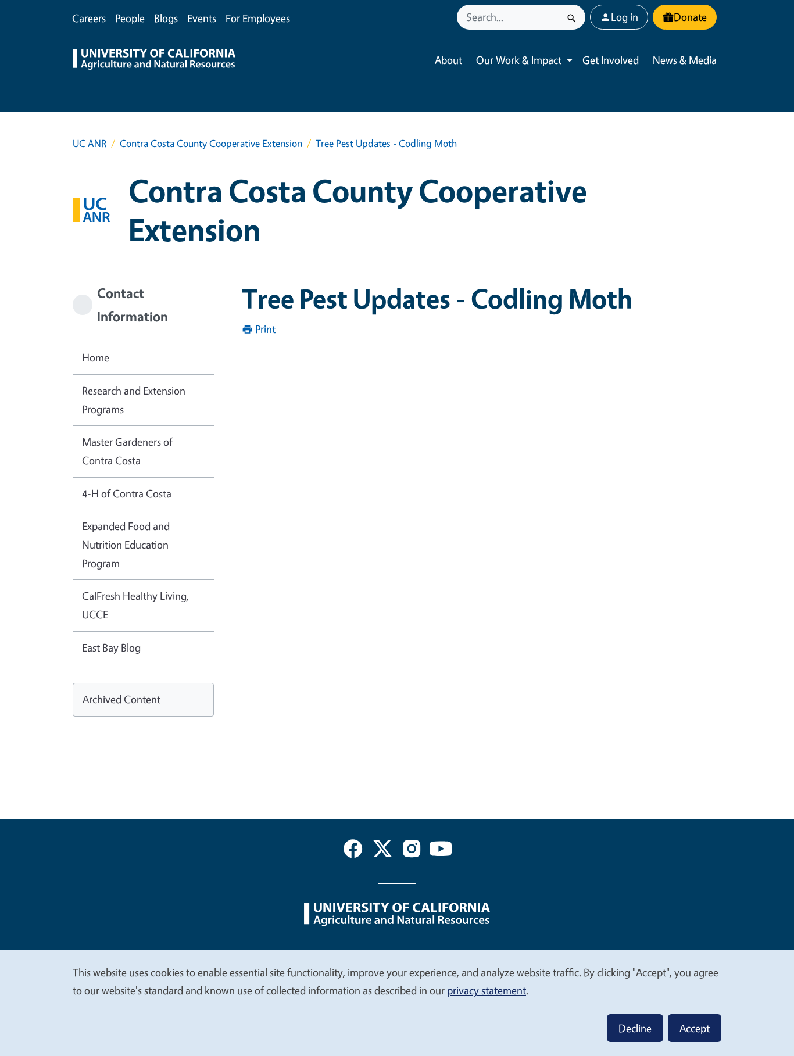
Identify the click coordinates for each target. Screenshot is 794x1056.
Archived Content (121, 699)
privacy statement (486, 990)
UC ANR (89, 143)
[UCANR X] (382, 850)
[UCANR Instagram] (411, 850)
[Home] (154, 60)
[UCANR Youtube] (441, 850)
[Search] (572, 17)
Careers (89, 18)
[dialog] (397, 1002)
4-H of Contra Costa (126, 493)
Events (201, 18)
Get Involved (610, 60)
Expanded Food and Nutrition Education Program (126, 544)
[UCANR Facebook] (353, 850)
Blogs (166, 18)
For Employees (258, 18)
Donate (690, 17)
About (448, 60)
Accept (694, 1028)
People (130, 18)
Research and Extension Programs (133, 400)
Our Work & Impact (518, 60)
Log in (624, 17)
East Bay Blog (111, 647)
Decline (635, 1028)
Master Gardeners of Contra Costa (127, 451)
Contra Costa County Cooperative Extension (211, 143)
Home (95, 357)
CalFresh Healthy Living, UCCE (135, 605)
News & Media (685, 60)
